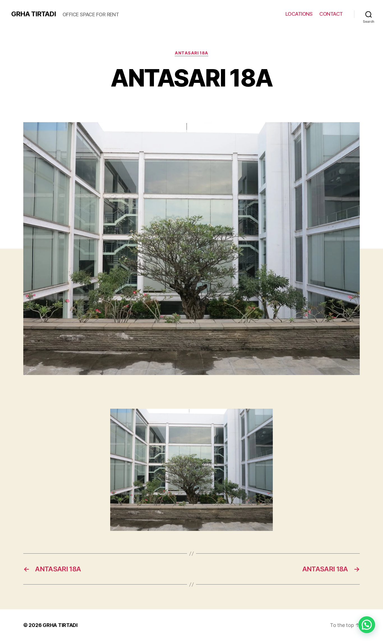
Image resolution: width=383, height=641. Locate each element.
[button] (366, 624)
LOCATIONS (299, 14)
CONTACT (331, 14)
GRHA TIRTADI (33, 14)
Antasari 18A (191, 53)
